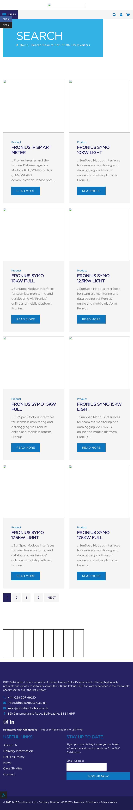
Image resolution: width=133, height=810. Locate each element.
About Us (10, 745)
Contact (9, 774)
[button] (3, 795)
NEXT (52, 597)
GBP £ (7, 25)
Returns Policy (13, 756)
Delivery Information (18, 751)
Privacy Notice (109, 802)
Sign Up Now (98, 776)
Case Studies (12, 768)
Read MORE (25, 190)
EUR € (7, 19)
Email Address (75, 761)
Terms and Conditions (86, 802)
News (7, 762)
